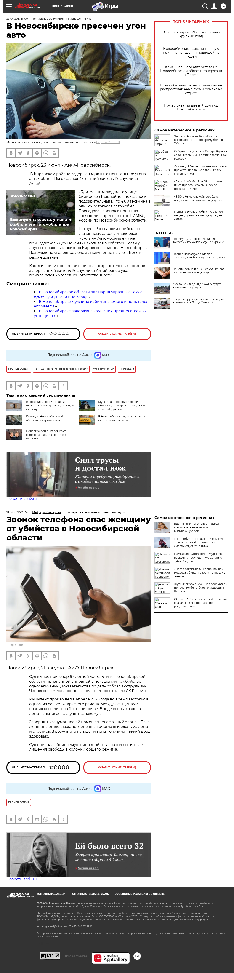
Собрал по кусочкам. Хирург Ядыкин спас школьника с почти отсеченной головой (200, 155)
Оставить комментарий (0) (117, 333)
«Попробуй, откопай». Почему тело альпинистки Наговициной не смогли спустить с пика (199, 542)
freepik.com (14, 645)
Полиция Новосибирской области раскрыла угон (44, 418)
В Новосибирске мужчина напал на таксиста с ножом (121, 418)
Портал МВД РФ (108, 142)
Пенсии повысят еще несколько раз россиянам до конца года (198, 270)
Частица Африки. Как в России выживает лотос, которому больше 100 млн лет (199, 139)
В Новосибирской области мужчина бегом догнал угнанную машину (50, 405)
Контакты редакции (51, 894)
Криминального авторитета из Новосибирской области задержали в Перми (191, 71)
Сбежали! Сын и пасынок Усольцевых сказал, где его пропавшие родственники (201, 602)
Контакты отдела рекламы (90, 894)
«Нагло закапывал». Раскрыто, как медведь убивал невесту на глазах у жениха (199, 572)
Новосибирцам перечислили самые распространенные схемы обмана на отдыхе (191, 89)
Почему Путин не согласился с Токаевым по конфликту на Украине (198, 240)
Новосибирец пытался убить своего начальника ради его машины (46, 434)
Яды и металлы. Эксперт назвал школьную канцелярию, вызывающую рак (196, 527)
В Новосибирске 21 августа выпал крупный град (191, 34)
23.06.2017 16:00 (17, 18)
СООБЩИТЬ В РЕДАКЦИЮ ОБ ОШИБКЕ (140, 894)
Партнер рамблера (76, 955)
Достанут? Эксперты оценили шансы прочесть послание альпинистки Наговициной (200, 170)
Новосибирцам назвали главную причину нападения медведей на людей (191, 53)
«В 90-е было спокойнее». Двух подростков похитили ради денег (198, 198)
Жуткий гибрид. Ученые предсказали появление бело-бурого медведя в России (200, 587)
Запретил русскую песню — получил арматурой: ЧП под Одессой (199, 301)
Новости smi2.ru (21, 498)
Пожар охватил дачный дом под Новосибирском (191, 107)
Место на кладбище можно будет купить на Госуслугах (197, 286)
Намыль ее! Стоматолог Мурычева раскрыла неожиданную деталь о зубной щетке (198, 557)
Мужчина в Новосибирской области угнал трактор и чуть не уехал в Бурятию (121, 405)
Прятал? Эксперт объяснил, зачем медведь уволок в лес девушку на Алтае (198, 215)
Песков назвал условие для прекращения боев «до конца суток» (199, 255)
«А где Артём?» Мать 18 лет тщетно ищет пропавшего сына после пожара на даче (199, 185)
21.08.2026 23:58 (17, 512)
